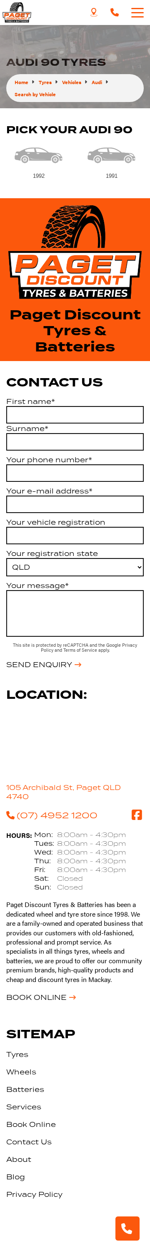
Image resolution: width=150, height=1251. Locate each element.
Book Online (36, 997)
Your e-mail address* (49, 491)
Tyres (17, 1054)
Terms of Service (80, 650)
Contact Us (29, 1141)
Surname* (27, 428)
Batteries (25, 1089)
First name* (30, 401)
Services (23, 1106)
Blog (15, 1176)
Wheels (21, 1072)
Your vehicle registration (55, 522)
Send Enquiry (39, 664)
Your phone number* (49, 459)
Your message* (37, 585)
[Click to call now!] (114, 12)
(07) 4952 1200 (57, 815)
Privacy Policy (34, 1194)
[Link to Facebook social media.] (136, 815)
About (18, 1159)
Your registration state (52, 553)
